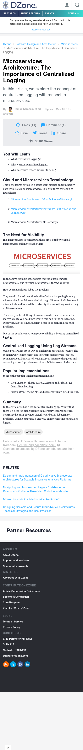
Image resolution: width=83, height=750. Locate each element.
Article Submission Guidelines (21, 591)
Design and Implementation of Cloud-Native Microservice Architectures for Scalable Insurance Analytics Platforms (38, 477)
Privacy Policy (11, 627)
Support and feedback (16, 560)
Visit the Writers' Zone (16, 608)
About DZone (11, 555)
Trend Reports (30, 13)
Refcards (9, 13)
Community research (15, 566)
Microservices (69, 44)
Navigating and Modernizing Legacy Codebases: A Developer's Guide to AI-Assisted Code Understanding (36, 489)
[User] (66, 5)
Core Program (11, 602)
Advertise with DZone (15, 577)
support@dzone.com (15, 655)
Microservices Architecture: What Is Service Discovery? (41, 199)
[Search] (77, 5)
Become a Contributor (16, 596)
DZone (7, 44)
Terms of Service (13, 621)
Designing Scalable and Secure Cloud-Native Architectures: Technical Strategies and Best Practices (39, 509)
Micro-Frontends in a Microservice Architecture (31, 499)
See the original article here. (36, 445)
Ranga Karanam (24, 109)
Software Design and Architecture (36, 44)
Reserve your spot (41, 29)
